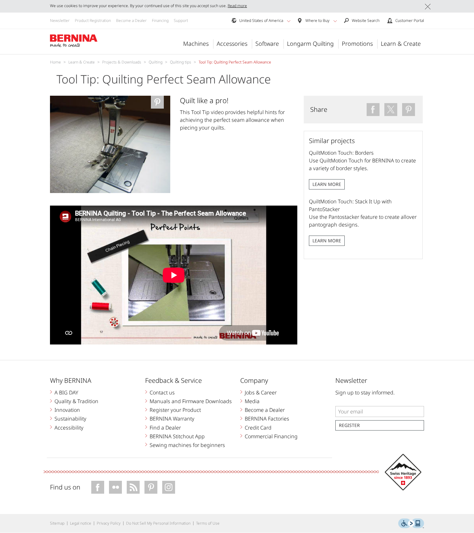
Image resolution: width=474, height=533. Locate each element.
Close (427, 6)
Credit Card (258, 427)
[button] (289, 21)
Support (181, 20)
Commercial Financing (271, 436)
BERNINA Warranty (172, 418)
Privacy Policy (109, 523)
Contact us (162, 392)
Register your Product (175, 409)
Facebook (97, 487)
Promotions (357, 43)
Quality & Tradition (76, 401)
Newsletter (60, 20)
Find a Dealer (165, 427)
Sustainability (70, 418)
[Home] (74, 40)
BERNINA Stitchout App (177, 436)
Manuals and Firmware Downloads (191, 401)
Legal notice (80, 523)
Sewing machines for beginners (187, 445)
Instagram (168, 487)
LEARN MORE (326, 184)
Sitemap (57, 523)
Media (252, 401)
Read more (237, 5)
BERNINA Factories (267, 418)
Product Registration (93, 20)
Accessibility (69, 427)
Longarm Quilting (310, 43)
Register (349, 425)
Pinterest (150, 487)
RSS (133, 487)
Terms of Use (208, 523)
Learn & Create (401, 43)
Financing (160, 20)
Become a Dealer (131, 20)
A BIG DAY (66, 392)
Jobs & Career (261, 392)
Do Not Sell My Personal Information (158, 523)
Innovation (67, 409)
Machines (196, 43)
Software (267, 43)
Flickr (115, 487)
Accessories (232, 43)
